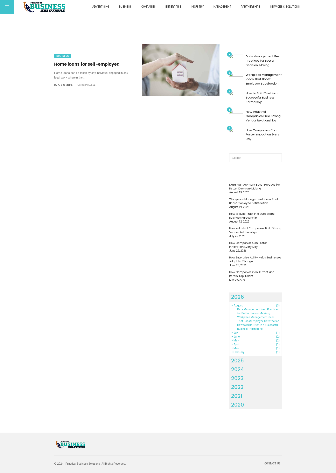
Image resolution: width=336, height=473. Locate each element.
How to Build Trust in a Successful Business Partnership (261, 97)
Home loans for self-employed (87, 64)
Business (125, 6)
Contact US (272, 463)
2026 (237, 297)
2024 (237, 369)
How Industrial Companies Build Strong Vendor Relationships (263, 116)
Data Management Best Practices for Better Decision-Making (263, 60)
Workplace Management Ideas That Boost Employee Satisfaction (264, 79)
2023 (237, 378)
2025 (237, 360)
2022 (237, 387)
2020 (237, 404)
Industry (197, 6)
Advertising (100, 6)
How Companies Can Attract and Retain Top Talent (251, 274)
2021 (236, 396)
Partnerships (250, 6)
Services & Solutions (285, 6)
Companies (148, 6)
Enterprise (173, 6)
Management (222, 6)
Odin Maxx (65, 85)
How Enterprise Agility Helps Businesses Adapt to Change (255, 259)
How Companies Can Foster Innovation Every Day (262, 134)
